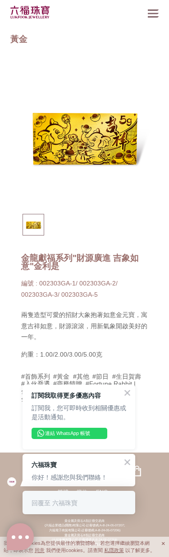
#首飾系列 (35, 376)
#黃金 (61, 376)
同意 (40, 550)
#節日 (100, 376)
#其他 (81, 376)
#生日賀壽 (126, 376)
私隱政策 (114, 550)
